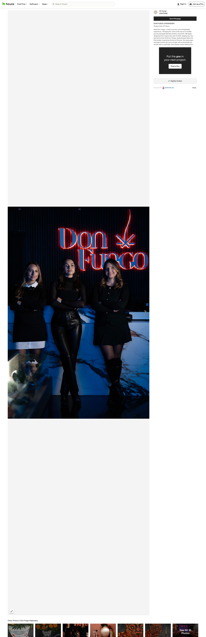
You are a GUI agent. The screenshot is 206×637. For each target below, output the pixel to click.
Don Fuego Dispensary (29, 621)
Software (34, 4)
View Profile (163, 13)
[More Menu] (145, 611)
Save (85, 611)
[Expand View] (11, 611)
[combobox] (83, 4)
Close (194, 88)
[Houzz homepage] (8, 3)
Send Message (175, 19)
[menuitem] (22, 4)
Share (74, 611)
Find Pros (21, 4)
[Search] (53, 4)
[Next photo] (145, 312)
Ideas (44, 4)
